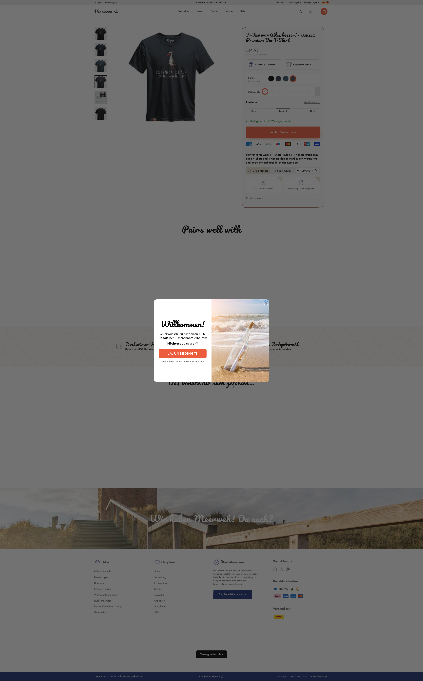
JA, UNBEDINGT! (182, 353)
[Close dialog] (266, 303)
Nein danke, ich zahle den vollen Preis (182, 361)
